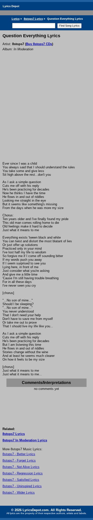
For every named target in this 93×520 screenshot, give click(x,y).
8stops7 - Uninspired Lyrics (22, 486)
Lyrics (16, 18)
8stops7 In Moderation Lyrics (24, 440)
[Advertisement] (46, 113)
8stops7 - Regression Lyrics (22, 473)
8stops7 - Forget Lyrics (19, 460)
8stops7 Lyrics (33, 18)
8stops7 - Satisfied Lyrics (20, 480)
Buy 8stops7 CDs (39, 44)
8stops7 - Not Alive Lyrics (20, 467)
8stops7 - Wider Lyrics (18, 492)
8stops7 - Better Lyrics (18, 454)
